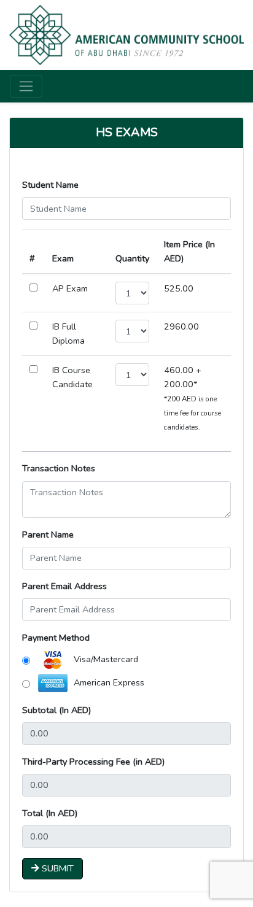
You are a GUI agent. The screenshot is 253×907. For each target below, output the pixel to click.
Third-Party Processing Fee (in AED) (93, 761)
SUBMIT (56, 868)
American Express (107, 682)
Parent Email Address (64, 586)
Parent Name (48, 534)
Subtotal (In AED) (56, 710)
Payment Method (56, 637)
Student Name (50, 185)
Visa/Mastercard (104, 659)
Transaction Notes (58, 468)
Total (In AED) (49, 813)
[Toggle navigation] (26, 86)
